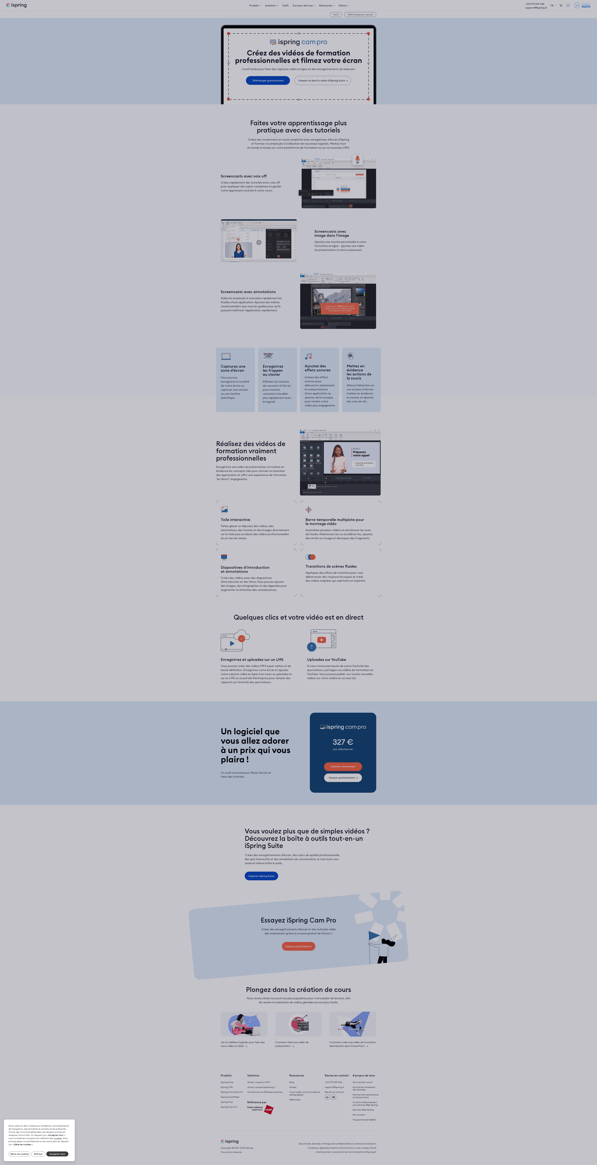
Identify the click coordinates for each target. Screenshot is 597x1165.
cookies (58, 1138)
